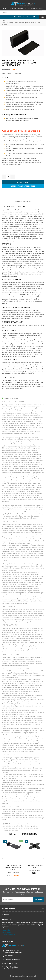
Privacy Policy (6, 930)
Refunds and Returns (8, 934)
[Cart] (33, 17)
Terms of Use (6, 932)
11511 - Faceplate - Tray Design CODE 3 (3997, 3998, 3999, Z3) (13, 867)
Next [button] (43, 859)
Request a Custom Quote (23, 186)
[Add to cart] (5, 841)
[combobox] (21, 12)
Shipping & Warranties (23, 201)
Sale (20, 840)
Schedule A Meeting (21, 16)
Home (3, 20)
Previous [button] (2, 859)
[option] (12, 859)
